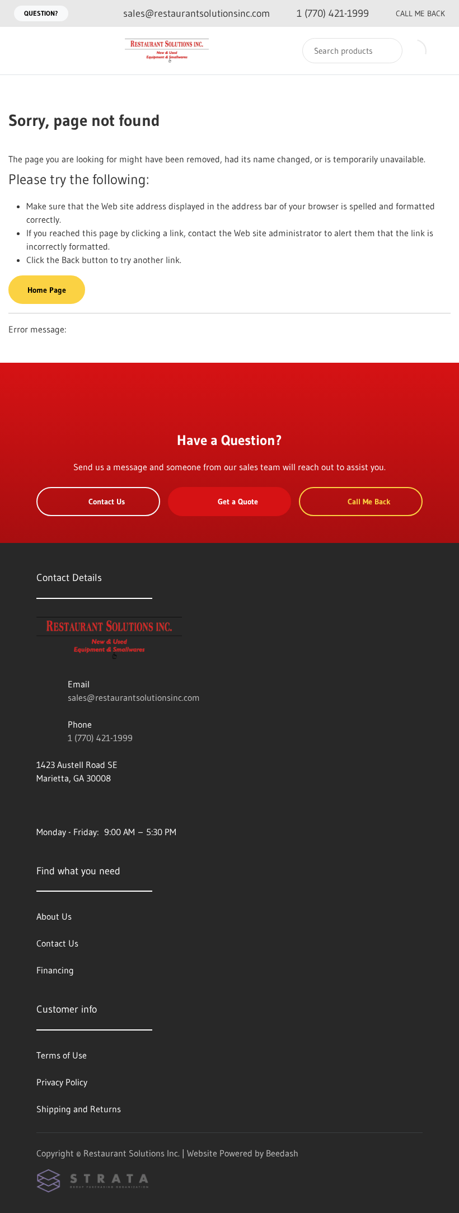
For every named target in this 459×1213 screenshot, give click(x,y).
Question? (41, 13)
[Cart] (439, 50)
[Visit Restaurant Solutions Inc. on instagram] (65, 805)
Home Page (46, 290)
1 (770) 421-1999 (100, 737)
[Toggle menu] (19, 50)
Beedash (282, 1153)
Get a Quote (238, 502)
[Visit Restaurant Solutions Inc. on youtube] (41, 805)
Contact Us (106, 502)
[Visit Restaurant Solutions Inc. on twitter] (88, 805)
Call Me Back (420, 13)
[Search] (386, 50)
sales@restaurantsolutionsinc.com (134, 697)
